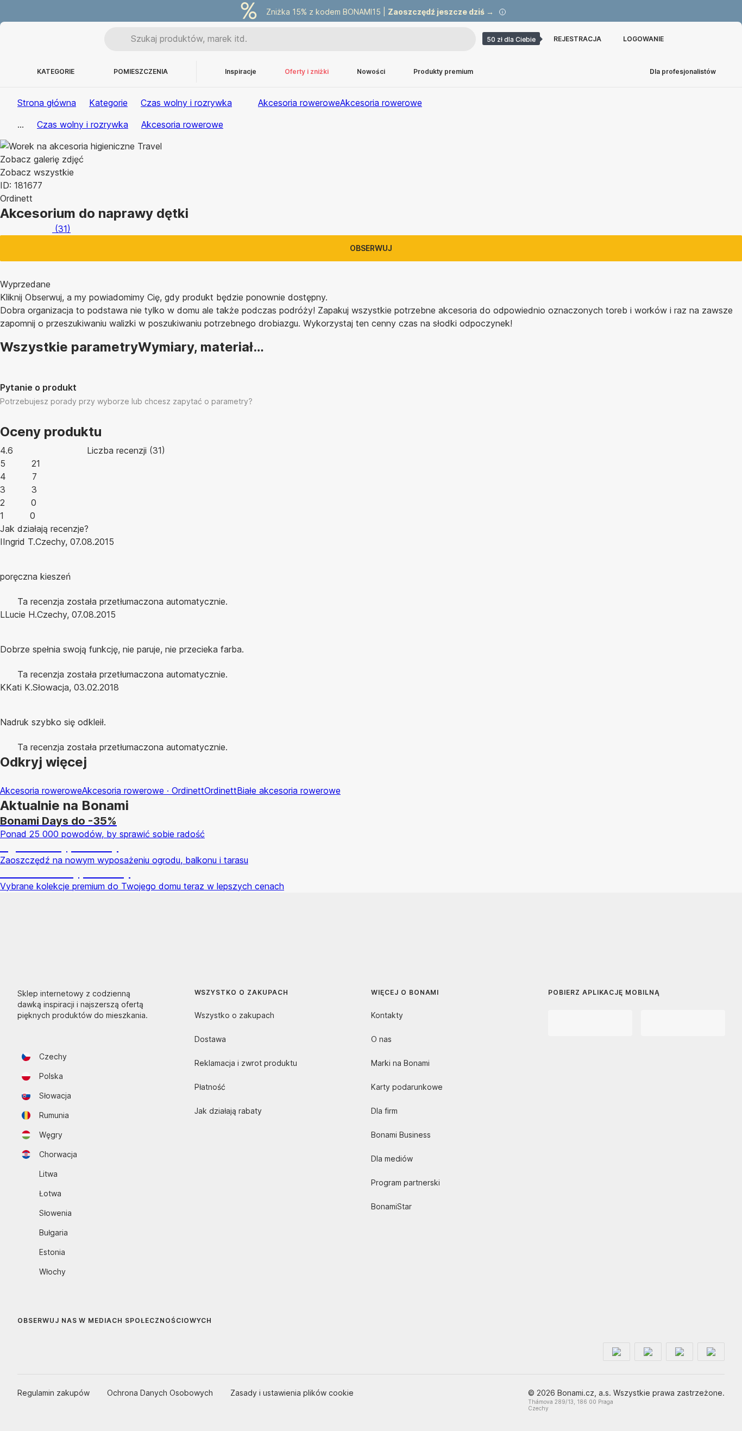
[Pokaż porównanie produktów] (690, 39)
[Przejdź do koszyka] (716, 39)
